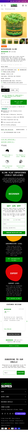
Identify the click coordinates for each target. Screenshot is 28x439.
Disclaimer (11, 420)
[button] (5, 51)
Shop (2, 391)
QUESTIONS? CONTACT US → (7, 142)
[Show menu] (1, 5)
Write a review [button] (14, 345)
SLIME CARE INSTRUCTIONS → (8, 139)
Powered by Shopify (5, 425)
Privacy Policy (4, 420)
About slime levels (9, 71)
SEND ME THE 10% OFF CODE (14, 232)
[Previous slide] (1, 321)
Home (2, 9)
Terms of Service (16, 418)
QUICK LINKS (5, 396)
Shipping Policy (19, 420)
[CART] (25, 5)
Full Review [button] (7, 328)
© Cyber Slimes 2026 (6, 418)
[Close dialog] (25, 204)
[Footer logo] (6, 385)
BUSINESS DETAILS (7, 402)
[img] (7, 309)
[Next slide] (27, 321)
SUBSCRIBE (20, 373)
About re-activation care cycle (13, 82)
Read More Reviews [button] (14, 334)
